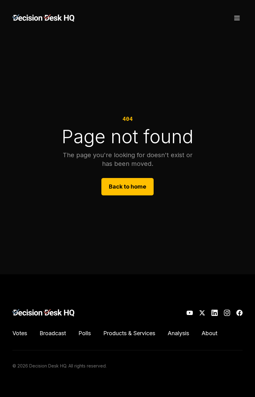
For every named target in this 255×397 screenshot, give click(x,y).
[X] (202, 313)
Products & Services (129, 333)
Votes (19, 333)
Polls (84, 333)
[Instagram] (227, 313)
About (209, 333)
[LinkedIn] (214, 313)
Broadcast (52, 333)
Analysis (178, 333)
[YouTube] (190, 313)
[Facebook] (239, 313)
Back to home (127, 186)
